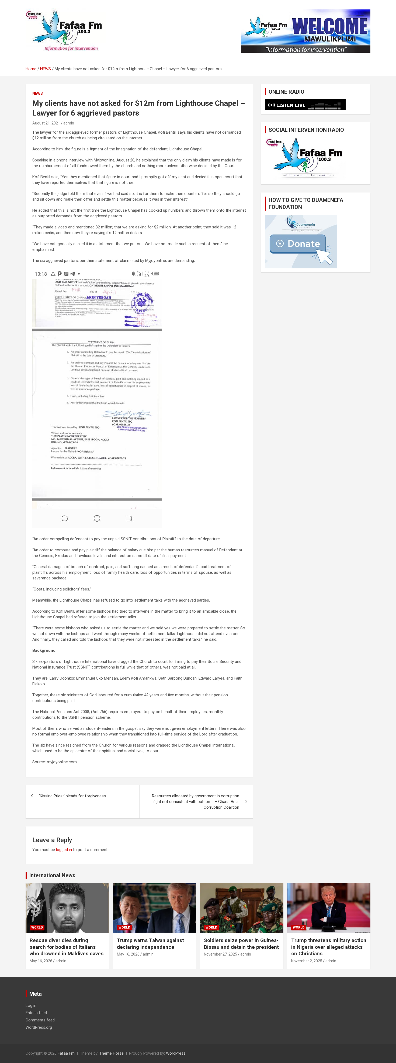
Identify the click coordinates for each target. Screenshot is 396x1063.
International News (52, 875)
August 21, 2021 (46, 123)
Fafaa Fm (66, 1053)
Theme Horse (111, 1053)
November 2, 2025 (306, 961)
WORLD (37, 927)
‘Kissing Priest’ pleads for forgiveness (72, 796)
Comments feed (40, 1020)
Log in (31, 1005)
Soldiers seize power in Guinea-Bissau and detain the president (241, 943)
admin (68, 123)
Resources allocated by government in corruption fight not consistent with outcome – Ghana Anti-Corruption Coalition (195, 802)
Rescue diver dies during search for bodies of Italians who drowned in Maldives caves (66, 947)
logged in (64, 849)
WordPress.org (39, 1027)
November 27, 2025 (220, 954)
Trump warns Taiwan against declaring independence (150, 943)
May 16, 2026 (41, 961)
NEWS (37, 93)
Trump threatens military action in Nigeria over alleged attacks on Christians (328, 947)
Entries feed (36, 1012)
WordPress (176, 1053)
